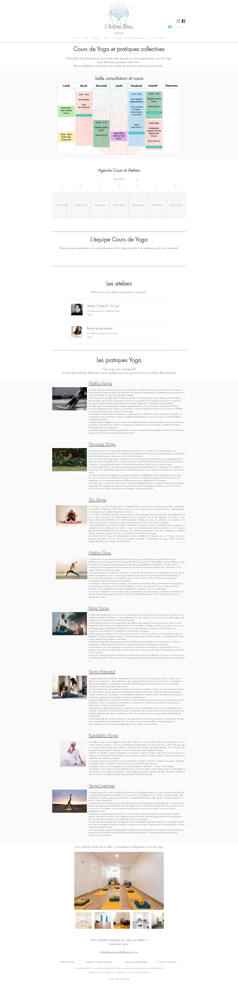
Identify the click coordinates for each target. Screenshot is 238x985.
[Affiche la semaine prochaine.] (136, 179)
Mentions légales (67, 961)
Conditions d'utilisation (167, 962)
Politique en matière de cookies (99, 962)
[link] (127, 306)
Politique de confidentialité (136, 962)
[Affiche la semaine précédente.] (101, 179)
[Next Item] (159, 881)
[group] (62, 201)
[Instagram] (178, 21)
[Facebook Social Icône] (183, 21)
